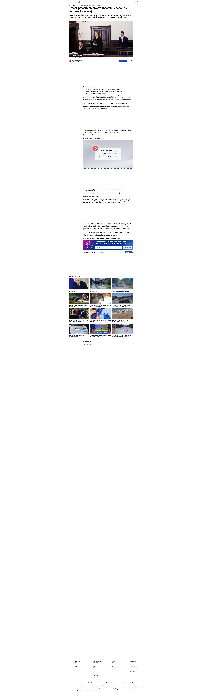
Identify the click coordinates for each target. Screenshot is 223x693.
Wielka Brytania (95, 675)
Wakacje (113, 671)
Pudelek (76, 666)
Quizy (96, 1)
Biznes (111, 1)
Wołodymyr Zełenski (133, 670)
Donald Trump (132, 663)
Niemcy (94, 672)
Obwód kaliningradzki (115, 665)
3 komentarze (124, 60)
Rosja (94, 666)
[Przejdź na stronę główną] (76, 2)
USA (94, 671)
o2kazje (91, 1)
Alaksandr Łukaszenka (133, 667)
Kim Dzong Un (132, 662)
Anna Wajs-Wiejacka (78, 60)
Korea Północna (95, 662)
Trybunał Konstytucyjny (115, 667)
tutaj (96, 690)
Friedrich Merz (132, 671)
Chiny (113, 666)
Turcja (94, 665)
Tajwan (94, 670)
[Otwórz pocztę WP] (135, 2)
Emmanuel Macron (133, 666)
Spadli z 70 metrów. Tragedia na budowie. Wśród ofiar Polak (104, 238)
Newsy (113, 662)
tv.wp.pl (76, 665)
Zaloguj (143, 1)
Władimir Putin (132, 665)
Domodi (76, 662)
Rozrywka (101, 1)
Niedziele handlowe (115, 663)
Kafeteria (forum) (77, 663)
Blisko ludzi (85, 1)
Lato (112, 670)
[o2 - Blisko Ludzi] (80, 2)
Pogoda (106, 1)
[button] (138, 2)
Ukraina (94, 663)
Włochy (94, 667)
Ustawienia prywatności (130, 682)
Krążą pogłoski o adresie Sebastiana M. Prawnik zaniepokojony (105, 193)
